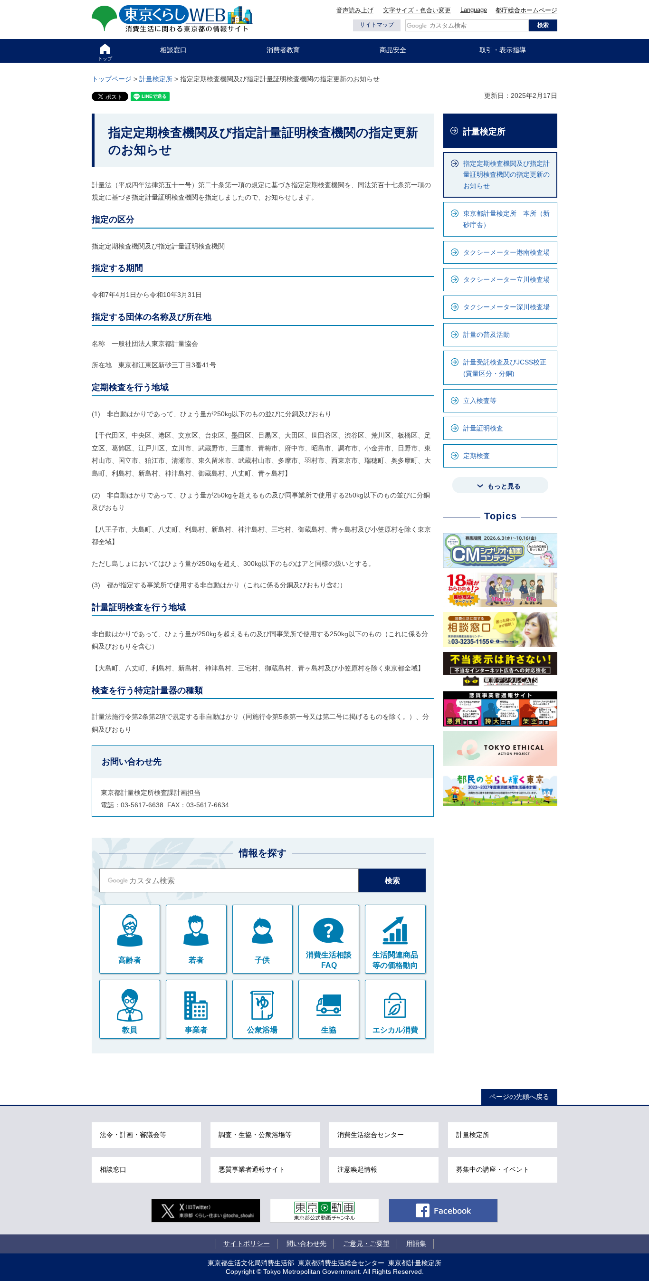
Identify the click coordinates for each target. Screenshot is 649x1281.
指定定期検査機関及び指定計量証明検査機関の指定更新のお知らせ (506, 175)
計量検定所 (155, 79)
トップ (105, 58)
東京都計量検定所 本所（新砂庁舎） (506, 219)
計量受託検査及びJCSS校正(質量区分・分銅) (504, 367)
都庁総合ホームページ (526, 10)
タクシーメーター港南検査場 (506, 252)
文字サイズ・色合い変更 (417, 10)
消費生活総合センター (370, 1134)
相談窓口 (173, 50)
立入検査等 (479, 400)
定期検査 (476, 455)
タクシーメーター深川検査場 (506, 307)
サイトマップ (377, 24)
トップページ (112, 79)
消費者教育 (283, 50)
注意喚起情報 (357, 1169)
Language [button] (473, 9)
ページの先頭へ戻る (519, 1096)
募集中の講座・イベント (492, 1169)
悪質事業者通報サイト (252, 1169)
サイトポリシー (246, 1243)
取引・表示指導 (502, 50)
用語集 (416, 1243)
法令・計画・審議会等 (133, 1134)
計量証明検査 (483, 428)
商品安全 (393, 50)
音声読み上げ (354, 10)
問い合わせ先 (306, 1243)
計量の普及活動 (486, 334)
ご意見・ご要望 (366, 1243)
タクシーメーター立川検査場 (506, 279)
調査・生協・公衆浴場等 (255, 1134)
